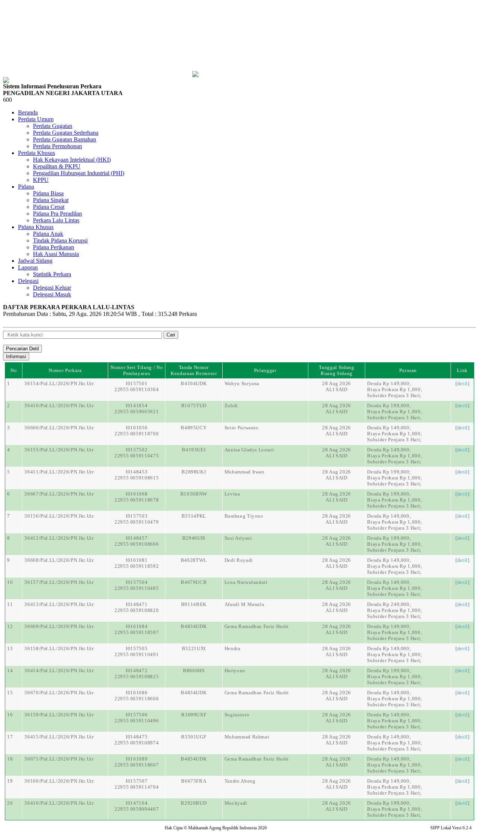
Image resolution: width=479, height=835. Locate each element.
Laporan (28, 267)
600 (7, 100)
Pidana (26, 186)
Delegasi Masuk (52, 294)
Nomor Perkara (65, 370)
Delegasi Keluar (52, 287)
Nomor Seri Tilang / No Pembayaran (136, 370)
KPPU (41, 180)
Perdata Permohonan (57, 146)
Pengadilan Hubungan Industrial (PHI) (78, 173)
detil (462, 383)
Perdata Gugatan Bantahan (64, 139)
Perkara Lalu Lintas (56, 220)
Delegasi (28, 281)
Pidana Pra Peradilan (57, 213)
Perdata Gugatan (52, 126)
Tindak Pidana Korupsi (60, 240)
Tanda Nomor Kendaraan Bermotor (194, 370)
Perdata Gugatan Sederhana (65, 132)
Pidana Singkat (50, 200)
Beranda (28, 112)
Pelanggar (265, 370)
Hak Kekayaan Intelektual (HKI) (72, 159)
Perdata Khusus (36, 153)
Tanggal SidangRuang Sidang (336, 370)
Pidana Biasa (48, 193)
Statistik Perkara (52, 274)
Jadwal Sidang (35, 260)
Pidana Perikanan (53, 247)
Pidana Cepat (48, 207)
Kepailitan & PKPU (56, 166)
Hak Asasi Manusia (56, 254)
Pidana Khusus (36, 227)
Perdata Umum (36, 119)
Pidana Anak (48, 234)
